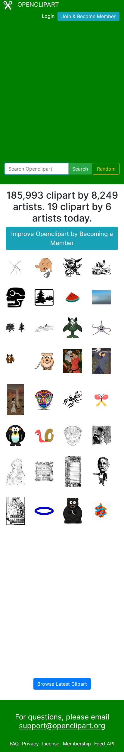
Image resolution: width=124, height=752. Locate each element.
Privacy (30, 744)
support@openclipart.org (62, 725)
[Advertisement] (62, 93)
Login (48, 16)
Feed (99, 744)
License (50, 744)
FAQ (14, 744)
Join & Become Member (88, 16)
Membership (77, 744)
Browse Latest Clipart (62, 684)
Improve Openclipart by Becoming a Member (62, 238)
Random (106, 169)
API (110, 744)
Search (80, 169)
